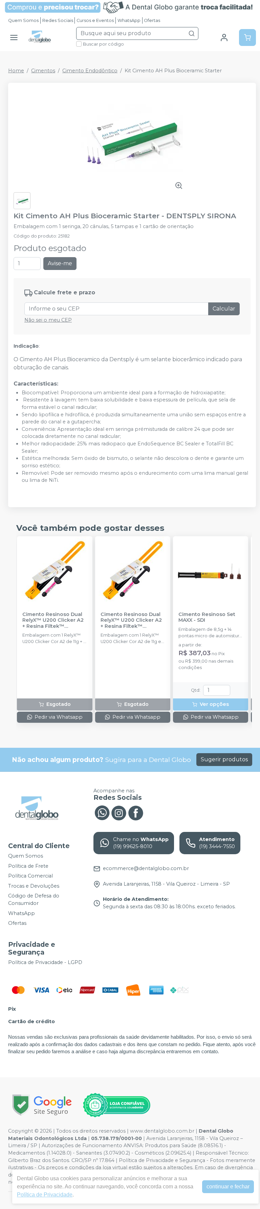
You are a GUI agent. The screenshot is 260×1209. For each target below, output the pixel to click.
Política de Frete (28, 866)
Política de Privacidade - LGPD (45, 962)
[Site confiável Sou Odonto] (116, 1105)
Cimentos (43, 71)
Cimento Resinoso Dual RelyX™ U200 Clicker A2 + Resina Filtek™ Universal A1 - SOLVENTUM (53, 620)
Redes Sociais (57, 20)
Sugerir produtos (224, 759)
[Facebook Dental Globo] (135, 812)
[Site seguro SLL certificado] (42, 1105)
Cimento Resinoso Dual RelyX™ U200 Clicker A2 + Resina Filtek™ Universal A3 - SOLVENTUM (131, 620)
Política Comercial (30, 876)
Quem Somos (23, 20)
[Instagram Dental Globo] (118, 812)
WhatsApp (128, 20)
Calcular (224, 308)
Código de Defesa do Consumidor (33, 900)
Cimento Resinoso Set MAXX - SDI (206, 617)
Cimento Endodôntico (89, 71)
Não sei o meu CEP (48, 320)
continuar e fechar (228, 1186)
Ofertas (152, 20)
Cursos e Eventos (95, 20)
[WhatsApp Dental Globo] (101, 812)
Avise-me (60, 263)
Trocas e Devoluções (33, 886)
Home (16, 71)
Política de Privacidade (44, 1195)
